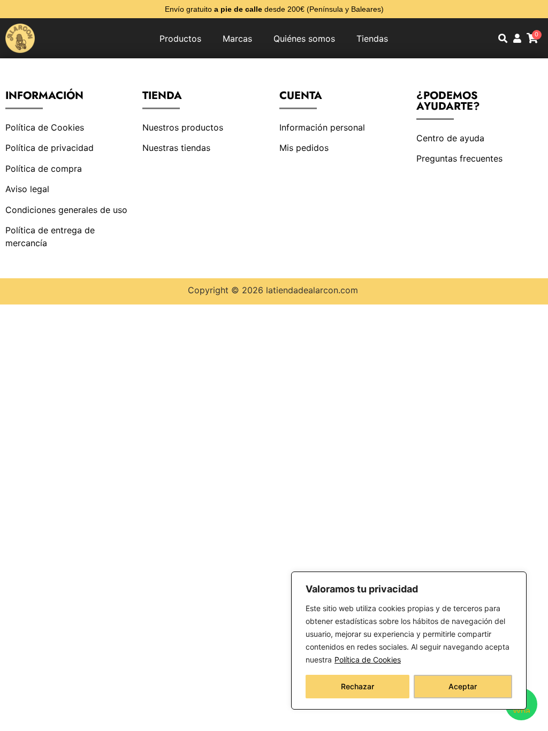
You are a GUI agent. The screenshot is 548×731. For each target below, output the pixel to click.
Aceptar (462, 686)
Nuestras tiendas (176, 147)
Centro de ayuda (450, 138)
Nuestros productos (182, 127)
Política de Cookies (367, 659)
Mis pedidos (304, 147)
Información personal (322, 127)
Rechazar (357, 686)
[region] (409, 641)
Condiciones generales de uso (66, 209)
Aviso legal (27, 189)
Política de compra (43, 168)
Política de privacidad (49, 147)
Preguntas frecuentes (459, 158)
